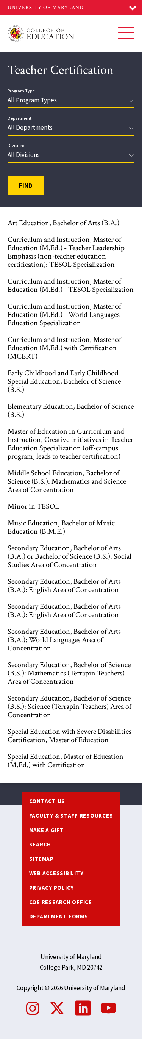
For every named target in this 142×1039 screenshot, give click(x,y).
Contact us (47, 801)
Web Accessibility (56, 873)
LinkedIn (83, 1008)
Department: (20, 118)
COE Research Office (60, 902)
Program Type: (22, 91)
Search (40, 844)
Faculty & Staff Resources (71, 815)
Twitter (57, 1008)
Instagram (32, 1008)
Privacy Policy (51, 887)
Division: (16, 145)
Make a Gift (46, 830)
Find (25, 186)
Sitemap (41, 858)
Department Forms (58, 916)
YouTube (108, 1008)
